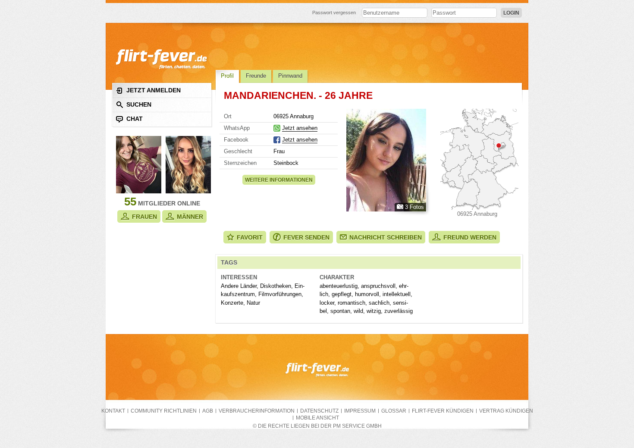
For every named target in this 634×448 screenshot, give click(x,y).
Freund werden (469, 237)
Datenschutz (319, 411)
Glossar (393, 411)
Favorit (250, 237)
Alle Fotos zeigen (386, 160)
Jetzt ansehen (299, 128)
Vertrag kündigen (506, 411)
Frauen (144, 216)
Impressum (360, 411)
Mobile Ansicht (317, 418)
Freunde (256, 76)
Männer (190, 216)
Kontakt (113, 411)
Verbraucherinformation (257, 411)
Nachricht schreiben (385, 237)
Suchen (138, 104)
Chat (134, 118)
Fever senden (306, 237)
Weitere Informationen (279, 180)
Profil (227, 76)
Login (511, 13)
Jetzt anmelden (153, 90)
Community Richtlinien (164, 411)
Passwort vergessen (334, 12)
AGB (207, 411)
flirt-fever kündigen (443, 411)
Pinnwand (290, 76)
